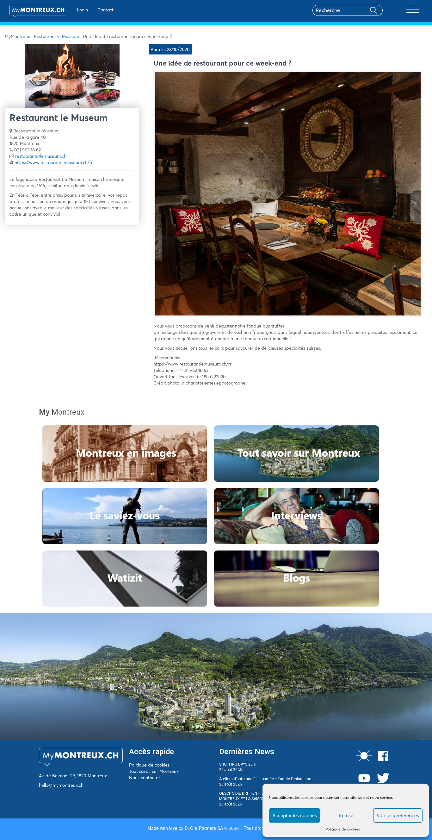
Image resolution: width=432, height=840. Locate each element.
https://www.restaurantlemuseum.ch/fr (54, 162)
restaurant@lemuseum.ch (40, 156)
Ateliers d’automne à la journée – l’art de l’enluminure (265, 779)
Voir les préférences (398, 815)
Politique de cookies (342, 829)
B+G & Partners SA (204, 828)
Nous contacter (144, 777)
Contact (105, 10)
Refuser (347, 815)
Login (82, 10)
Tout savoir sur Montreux (154, 771)
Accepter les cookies (294, 815)
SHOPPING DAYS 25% (237, 764)
